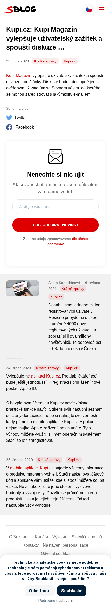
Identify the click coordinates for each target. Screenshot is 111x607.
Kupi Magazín (18, 75)
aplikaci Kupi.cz (45, 376)
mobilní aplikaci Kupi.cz (31, 468)
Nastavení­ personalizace (65, 545)
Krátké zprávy (45, 61)
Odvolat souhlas (55, 553)
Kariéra (41, 537)
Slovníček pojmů (87, 537)
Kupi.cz (70, 61)
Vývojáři (59, 537)
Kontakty (31, 545)
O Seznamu (20, 537)
